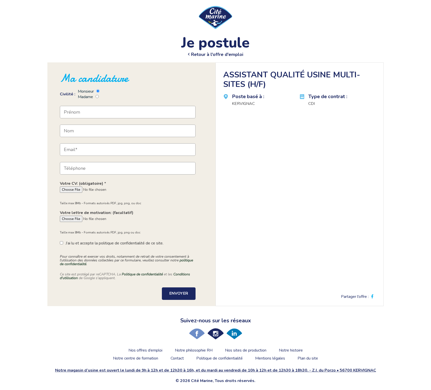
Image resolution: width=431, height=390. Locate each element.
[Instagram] (216, 334)
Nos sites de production (245, 350)
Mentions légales (270, 358)
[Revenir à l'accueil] (215, 17)
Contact (177, 358)
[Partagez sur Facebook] (372, 296)
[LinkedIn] (234, 334)
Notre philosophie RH (194, 350)
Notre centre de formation (135, 358)
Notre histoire (291, 350)
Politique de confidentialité (142, 274)
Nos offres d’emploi (145, 350)
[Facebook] (197, 334)
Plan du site (308, 358)
